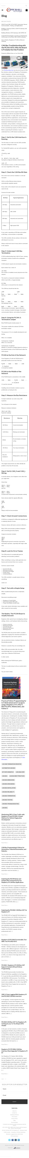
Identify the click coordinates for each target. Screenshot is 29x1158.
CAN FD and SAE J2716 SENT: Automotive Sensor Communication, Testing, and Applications (14, 25)
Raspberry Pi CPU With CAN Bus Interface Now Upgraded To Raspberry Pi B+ (14, 1051)
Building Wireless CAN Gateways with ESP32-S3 (13, 32)
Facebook (13, 1140)
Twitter (10, 1140)
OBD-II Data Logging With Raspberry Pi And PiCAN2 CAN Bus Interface (14, 995)
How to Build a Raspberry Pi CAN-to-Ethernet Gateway (12, 40)
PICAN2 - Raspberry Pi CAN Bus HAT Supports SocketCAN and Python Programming (13, 966)
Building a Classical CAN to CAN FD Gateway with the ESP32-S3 (14, 29)
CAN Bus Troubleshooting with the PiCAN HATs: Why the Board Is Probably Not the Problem (14, 47)
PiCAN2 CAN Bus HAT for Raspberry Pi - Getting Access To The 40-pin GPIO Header (14, 1023)
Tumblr (16, 1140)
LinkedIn (19, 1140)
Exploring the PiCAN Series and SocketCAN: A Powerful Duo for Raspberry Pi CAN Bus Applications (12, 880)
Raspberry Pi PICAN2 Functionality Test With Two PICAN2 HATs (14, 940)
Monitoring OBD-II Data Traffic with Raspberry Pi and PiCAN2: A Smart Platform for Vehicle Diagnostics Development (13, 817)
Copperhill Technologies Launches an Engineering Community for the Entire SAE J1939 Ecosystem (14, 36)
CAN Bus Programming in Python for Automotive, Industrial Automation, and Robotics (13, 849)
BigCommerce (17, 1148)
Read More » (4, 842)
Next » (5, 1079)
